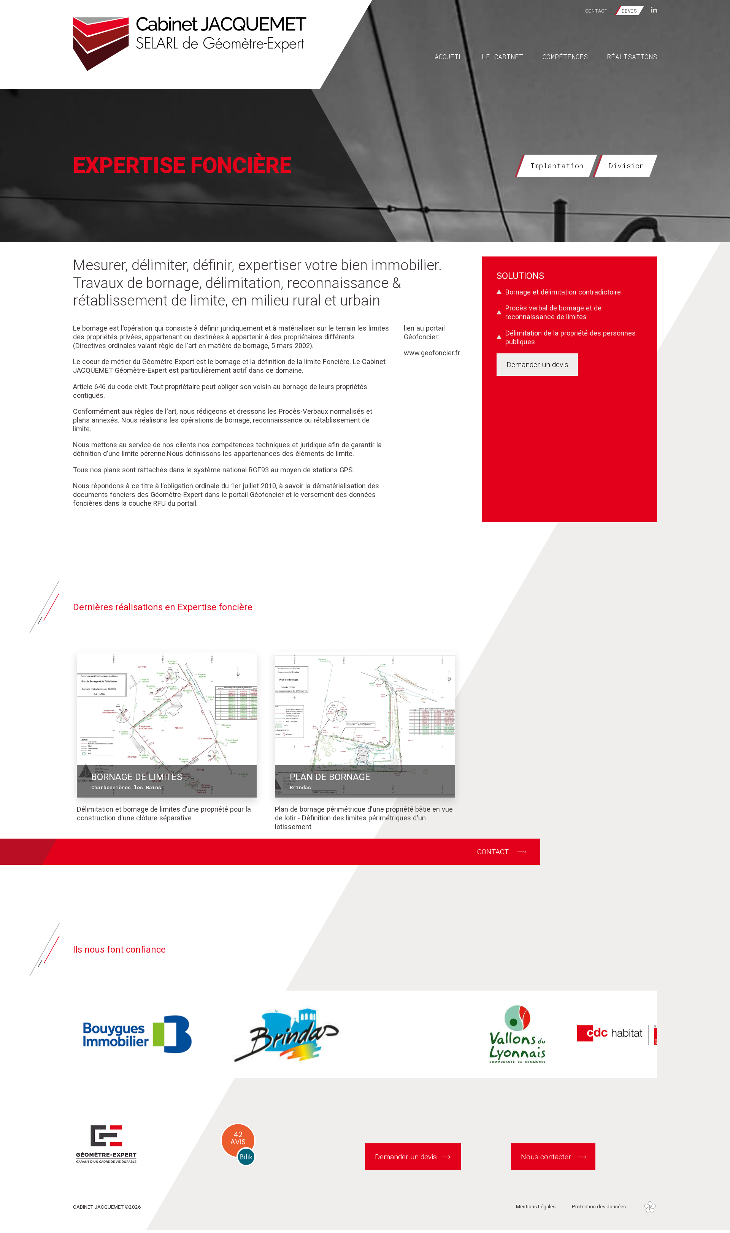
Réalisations (632, 56)
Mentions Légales (535, 1206)
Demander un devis (537, 364)
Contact (596, 10)
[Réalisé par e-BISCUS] (650, 1206)
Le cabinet (502, 56)
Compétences (565, 56)
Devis (629, 10)
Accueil (449, 56)
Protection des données (599, 1206)
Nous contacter (546, 1156)
